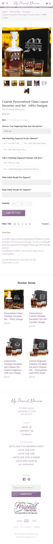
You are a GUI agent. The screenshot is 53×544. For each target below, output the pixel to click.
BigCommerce (31, 537)
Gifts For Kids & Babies (26, 457)
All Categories (26, 464)
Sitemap (26, 435)
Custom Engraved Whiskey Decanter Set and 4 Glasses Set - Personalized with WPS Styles (38, 367)
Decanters (26, 12)
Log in (15, 527)
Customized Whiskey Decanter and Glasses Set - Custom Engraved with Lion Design (13, 367)
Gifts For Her (26, 454)
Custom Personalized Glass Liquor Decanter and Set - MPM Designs (24, 16)
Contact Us (26, 431)
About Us (26, 427)
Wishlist (45, 224)
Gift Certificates (26, 527)
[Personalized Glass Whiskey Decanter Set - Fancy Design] (14, 299)
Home (4, 12)
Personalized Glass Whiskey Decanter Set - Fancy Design (13, 316)
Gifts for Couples (26, 461)
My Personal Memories (13, 109)
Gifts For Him (15, 12)
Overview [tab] (6, 232)
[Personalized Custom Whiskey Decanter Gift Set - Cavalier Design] (39, 299)
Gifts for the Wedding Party (26, 446)
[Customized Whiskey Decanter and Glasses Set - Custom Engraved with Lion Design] (14, 347)
